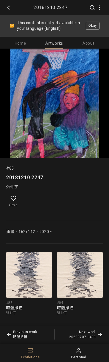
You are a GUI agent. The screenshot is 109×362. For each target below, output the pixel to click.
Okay (92, 26)
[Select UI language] (99, 7)
